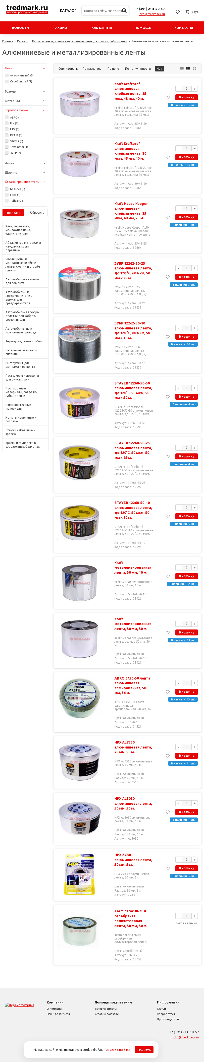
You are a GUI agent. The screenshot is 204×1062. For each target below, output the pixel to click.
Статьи (161, 1008)
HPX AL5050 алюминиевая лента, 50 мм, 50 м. (133, 803)
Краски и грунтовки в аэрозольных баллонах (22, 444)
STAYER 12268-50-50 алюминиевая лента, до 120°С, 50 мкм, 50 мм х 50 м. (133, 390)
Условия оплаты (106, 1008)
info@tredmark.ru (152, 14)
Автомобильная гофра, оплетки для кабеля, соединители (22, 316)
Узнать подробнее (118, 1049)
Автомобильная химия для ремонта (22, 281)
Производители (168, 1019)
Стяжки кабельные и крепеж (20, 432)
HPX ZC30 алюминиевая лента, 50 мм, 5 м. (133, 860)
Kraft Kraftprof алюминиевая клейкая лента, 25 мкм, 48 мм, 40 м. (130, 91)
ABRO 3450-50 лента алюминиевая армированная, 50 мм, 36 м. (132, 685)
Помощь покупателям (113, 1002)
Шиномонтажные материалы (18, 406)
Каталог (68, 10)
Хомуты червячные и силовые (20, 419)
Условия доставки (107, 1013)
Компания (55, 1002)
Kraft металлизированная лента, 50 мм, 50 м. (132, 624)
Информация (168, 1002)
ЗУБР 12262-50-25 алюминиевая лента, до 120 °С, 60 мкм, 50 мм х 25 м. (133, 270)
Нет (159, 68)
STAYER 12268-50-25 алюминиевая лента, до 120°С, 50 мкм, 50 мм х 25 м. (133, 450)
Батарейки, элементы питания (21, 352)
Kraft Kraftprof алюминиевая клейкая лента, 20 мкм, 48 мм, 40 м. (130, 151)
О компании (55, 1008)
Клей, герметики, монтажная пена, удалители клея (18, 230)
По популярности (138, 68)
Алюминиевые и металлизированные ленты (162, 41)
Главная (7, 41)
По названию (92, 68)
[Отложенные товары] (178, 12)
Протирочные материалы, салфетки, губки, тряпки (21, 392)
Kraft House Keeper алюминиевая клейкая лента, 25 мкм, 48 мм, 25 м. (131, 211)
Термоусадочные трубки (23, 341)
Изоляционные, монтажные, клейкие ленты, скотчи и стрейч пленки (79, 41)
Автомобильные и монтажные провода (20, 330)
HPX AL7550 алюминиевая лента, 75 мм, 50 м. (133, 747)
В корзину (186, 97)
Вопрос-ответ (166, 1013)
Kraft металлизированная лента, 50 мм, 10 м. (132, 567)
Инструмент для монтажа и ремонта (20, 364)
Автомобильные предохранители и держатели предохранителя (19, 297)
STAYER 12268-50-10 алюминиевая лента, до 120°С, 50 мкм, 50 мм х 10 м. (133, 510)
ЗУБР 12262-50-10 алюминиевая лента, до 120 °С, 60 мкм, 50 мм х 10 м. (133, 330)
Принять (144, 1050)
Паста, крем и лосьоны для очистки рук (22, 377)
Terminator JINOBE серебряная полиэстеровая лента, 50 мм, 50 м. (130, 918)
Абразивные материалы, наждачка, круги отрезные (23, 246)
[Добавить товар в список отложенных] (168, 97)
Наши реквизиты (58, 1013)
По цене (113, 68)
